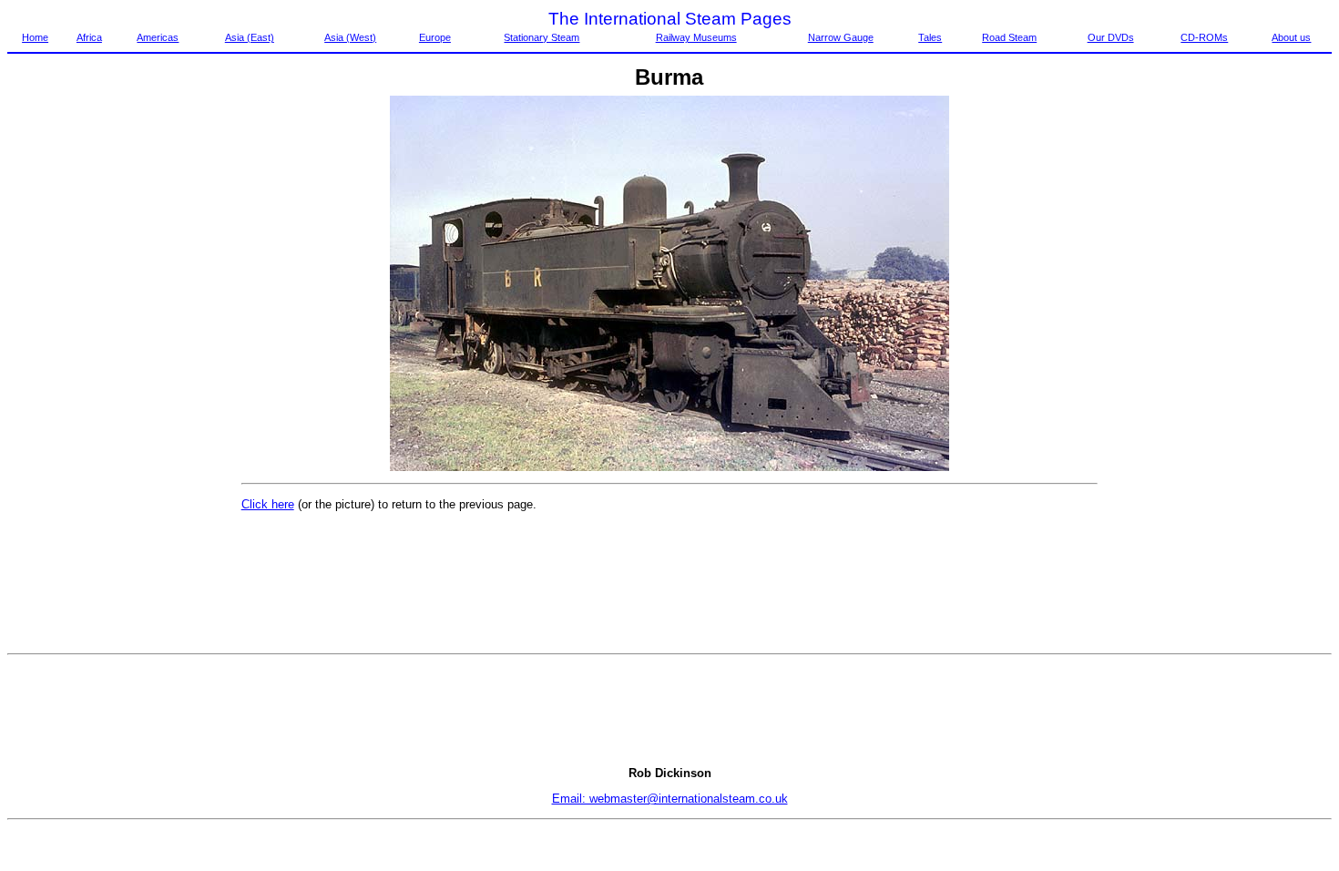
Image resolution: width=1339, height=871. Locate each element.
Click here (267, 504)
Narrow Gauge (841, 37)
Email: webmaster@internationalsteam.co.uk (670, 798)
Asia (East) (249, 37)
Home (35, 37)
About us (1291, 37)
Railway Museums (696, 37)
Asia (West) (350, 37)
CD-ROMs (1204, 37)
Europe (435, 37)
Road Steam (1009, 37)
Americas (158, 37)
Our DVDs (1111, 37)
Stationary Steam (541, 37)
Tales (930, 37)
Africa (89, 37)
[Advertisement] (84, 369)
